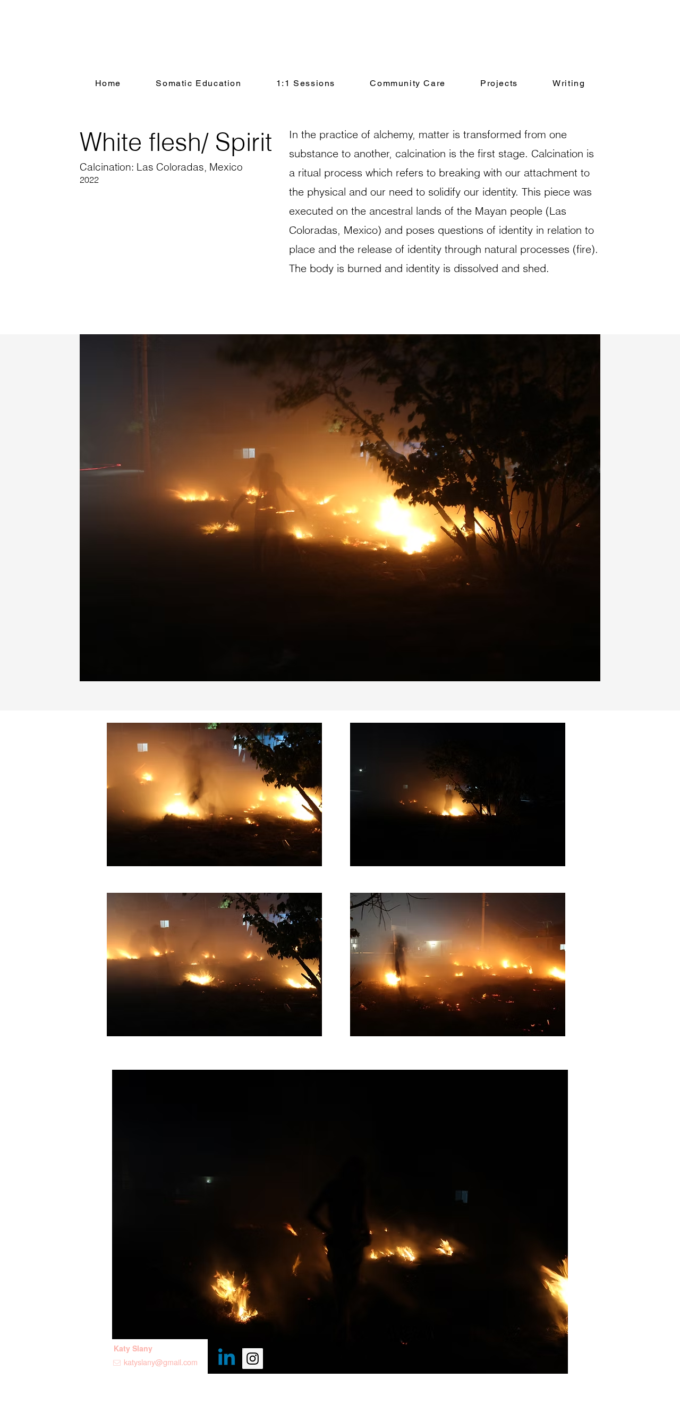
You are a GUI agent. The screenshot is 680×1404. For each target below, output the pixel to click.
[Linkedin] (226, 1358)
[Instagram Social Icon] (252, 1358)
